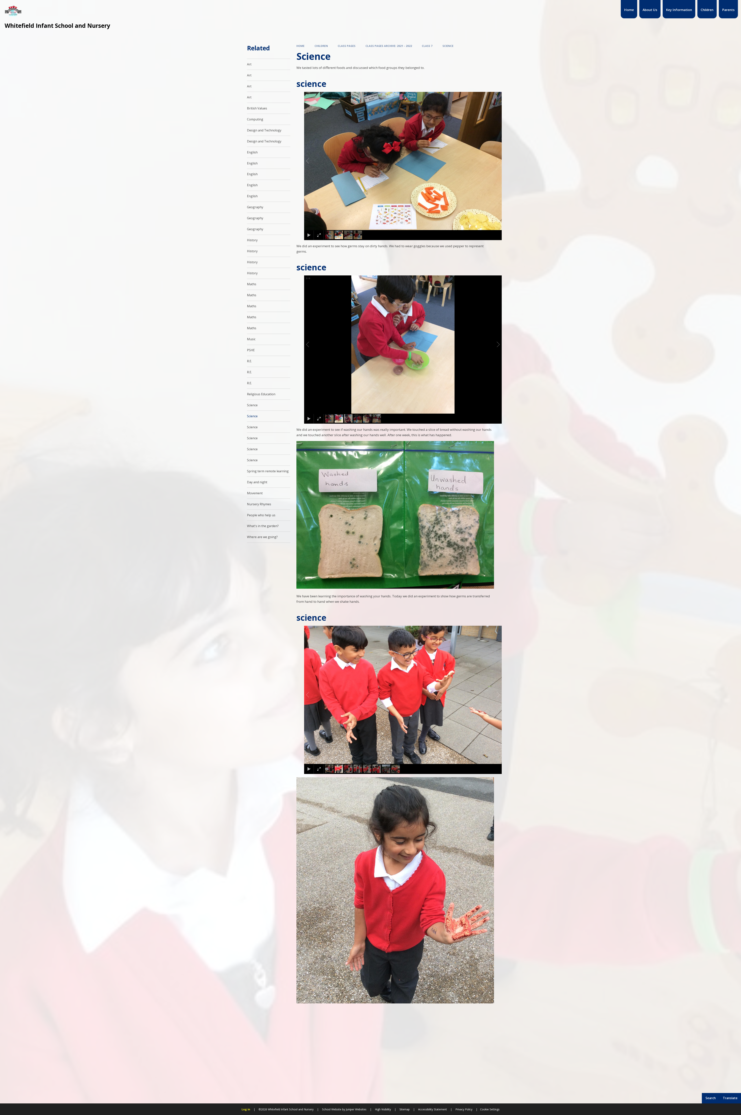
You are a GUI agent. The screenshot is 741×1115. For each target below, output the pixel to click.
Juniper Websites (355, 1109)
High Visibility (383, 1109)
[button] (312, 161)
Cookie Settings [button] (490, 1109)
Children (321, 46)
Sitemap (404, 1109)
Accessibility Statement (432, 1109)
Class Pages (346, 46)
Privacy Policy (463, 1109)
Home (300, 46)
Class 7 (427, 46)
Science (447, 46)
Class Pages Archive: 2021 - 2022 (388, 46)
